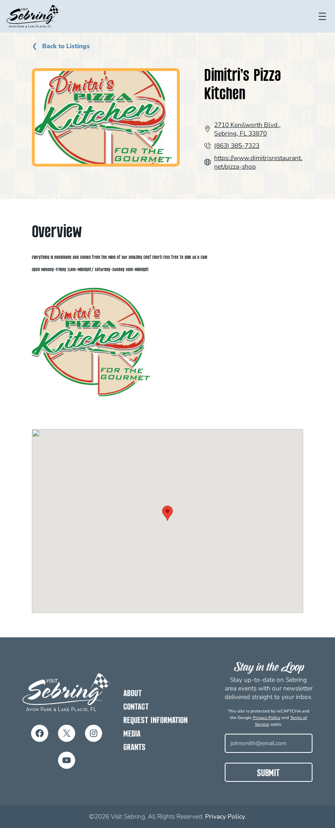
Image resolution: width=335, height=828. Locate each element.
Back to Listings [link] (65, 46)
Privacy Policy (266, 718)
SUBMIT (268, 774)
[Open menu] (322, 16)
